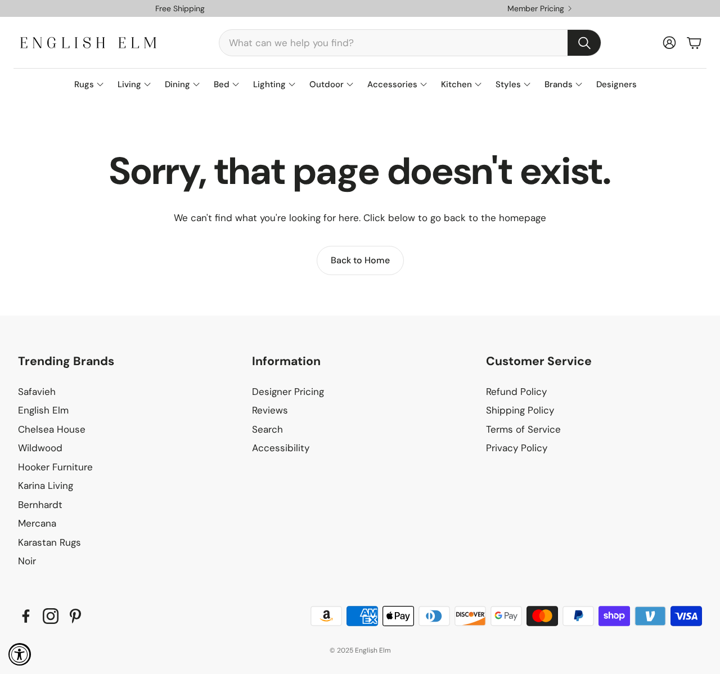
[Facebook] (26, 616)
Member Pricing (535, 8)
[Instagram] (50, 616)
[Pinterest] (75, 616)
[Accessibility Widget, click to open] (19, 654)
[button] (410, 43)
